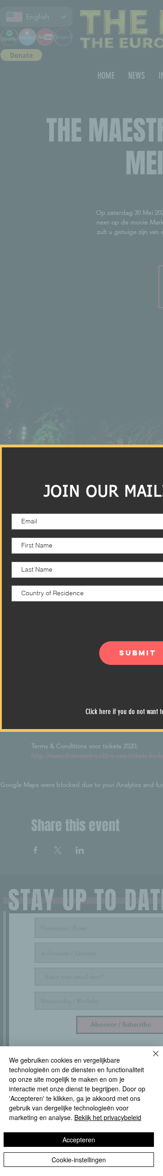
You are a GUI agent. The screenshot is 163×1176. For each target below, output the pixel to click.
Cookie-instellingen (79, 1159)
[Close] (150, 1059)
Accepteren (78, 1139)
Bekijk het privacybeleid (107, 1117)
